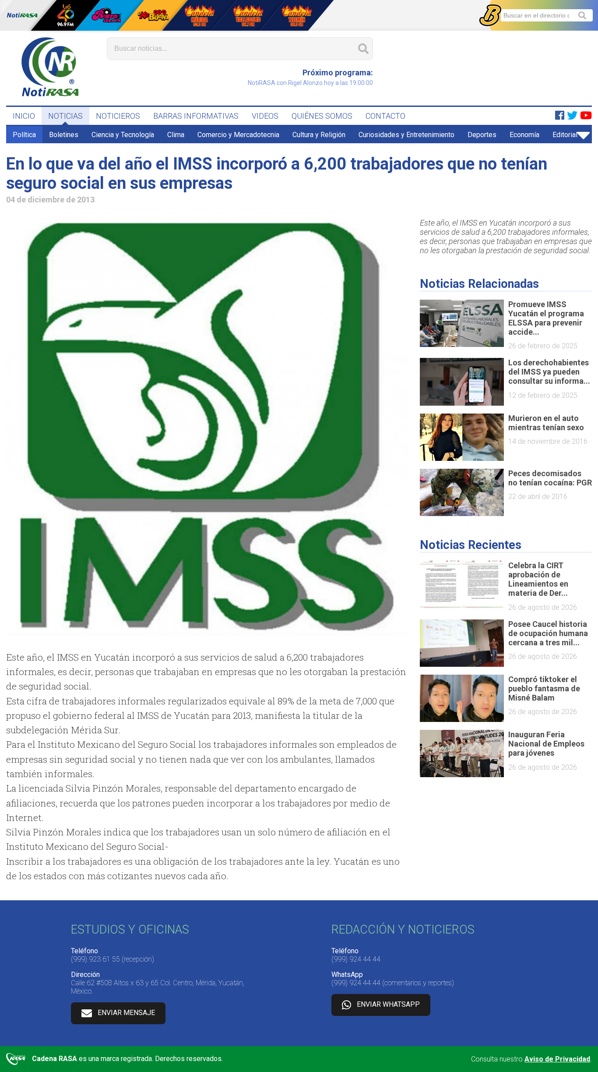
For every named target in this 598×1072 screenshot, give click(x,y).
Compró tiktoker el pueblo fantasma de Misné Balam (544, 688)
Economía (524, 135)
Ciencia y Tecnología (122, 135)
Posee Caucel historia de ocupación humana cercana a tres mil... (548, 633)
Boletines (63, 135)
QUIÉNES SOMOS (322, 115)
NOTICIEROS (118, 115)
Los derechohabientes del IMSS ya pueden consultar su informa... (549, 372)
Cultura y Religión (318, 135)
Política (24, 135)
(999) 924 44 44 (355, 959)
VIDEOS (265, 115)
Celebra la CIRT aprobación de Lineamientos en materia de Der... (538, 579)
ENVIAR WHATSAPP (388, 1004)
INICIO (24, 115)
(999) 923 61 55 (95, 959)
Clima (175, 135)
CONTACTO (385, 115)
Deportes (482, 135)
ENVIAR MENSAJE (126, 1012)
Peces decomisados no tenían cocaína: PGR (550, 478)
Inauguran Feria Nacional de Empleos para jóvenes (546, 743)
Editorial (564, 135)
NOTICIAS (65, 115)
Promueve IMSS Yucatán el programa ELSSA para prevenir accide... (546, 318)
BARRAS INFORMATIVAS (196, 115)
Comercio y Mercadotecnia (238, 135)
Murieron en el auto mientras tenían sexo (546, 423)
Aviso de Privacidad (557, 1059)
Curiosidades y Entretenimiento (406, 135)
